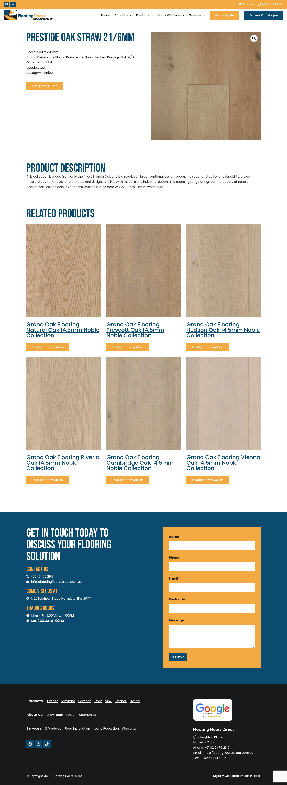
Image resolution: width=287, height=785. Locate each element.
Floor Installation (77, 729)
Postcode (177, 599)
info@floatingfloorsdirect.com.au (228, 752)
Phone (174, 557)
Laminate (68, 701)
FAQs (70, 715)
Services (195, 15)
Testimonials (87, 715)
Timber (52, 701)
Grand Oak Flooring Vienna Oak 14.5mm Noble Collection (223, 463)
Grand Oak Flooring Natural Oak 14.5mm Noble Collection (62, 330)
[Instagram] (13, 4)
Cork (98, 701)
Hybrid (135, 701)
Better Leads (252, 776)
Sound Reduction (106, 729)
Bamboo (84, 701)
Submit (178, 657)
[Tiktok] (47, 744)
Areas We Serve (169, 15)
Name (175, 537)
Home (105, 15)
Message (176, 620)
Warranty (129, 729)
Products (142, 15)
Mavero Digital (217, 778)
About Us (121, 15)
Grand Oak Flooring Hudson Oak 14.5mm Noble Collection (223, 330)
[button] (254, 38)
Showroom (54, 715)
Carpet (121, 701)
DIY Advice (53, 729)
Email (174, 578)
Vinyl (108, 701)
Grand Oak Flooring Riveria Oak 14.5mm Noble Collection (63, 463)
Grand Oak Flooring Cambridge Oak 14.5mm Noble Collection (140, 463)
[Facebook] (6, 4)
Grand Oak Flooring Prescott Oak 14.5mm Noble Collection (135, 330)
